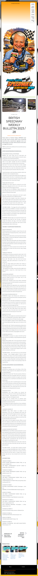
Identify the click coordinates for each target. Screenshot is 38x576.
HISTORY (32, 21)
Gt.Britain (9, 135)
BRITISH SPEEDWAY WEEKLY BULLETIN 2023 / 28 (14, 125)
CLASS (32, 14)
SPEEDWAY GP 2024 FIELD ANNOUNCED (8, 535)
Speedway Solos (18, 135)
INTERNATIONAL (33, 11)
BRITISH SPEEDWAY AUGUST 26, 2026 (21, 555)
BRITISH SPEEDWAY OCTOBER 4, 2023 (21, 535)
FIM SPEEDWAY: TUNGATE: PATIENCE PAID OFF (13, 556)
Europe (5, 547)
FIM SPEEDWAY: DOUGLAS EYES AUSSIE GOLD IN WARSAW (5, 556)
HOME (32, 4)
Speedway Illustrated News (10, 570)
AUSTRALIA (33, 7)
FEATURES (32, 17)
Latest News (13, 135)
